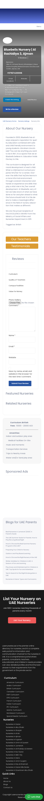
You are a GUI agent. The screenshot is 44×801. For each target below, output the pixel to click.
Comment (14, 305)
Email (11, 78)
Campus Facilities (16, 285)
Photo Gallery (15, 300)
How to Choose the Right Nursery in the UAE (21, 557)
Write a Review (12, 109)
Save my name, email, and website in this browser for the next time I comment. (20, 374)
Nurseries (9, 62)
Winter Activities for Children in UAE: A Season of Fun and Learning (19, 562)
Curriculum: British (19, 422)
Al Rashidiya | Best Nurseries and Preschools (16, 92)
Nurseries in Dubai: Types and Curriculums (21, 579)
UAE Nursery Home (9, 121)
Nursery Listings (23, 121)
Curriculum (13, 274)
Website (24, 78)
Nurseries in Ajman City (13, 90)
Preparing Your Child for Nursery (17, 550)
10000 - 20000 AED (24, 425)
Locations (10, 81)
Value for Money (15, 291)
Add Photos (32, 100)
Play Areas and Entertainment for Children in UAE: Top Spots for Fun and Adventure (22, 568)
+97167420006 (14, 73)
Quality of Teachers (17, 280)
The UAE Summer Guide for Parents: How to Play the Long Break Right (21, 539)
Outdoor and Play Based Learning (18, 553)
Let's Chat (35, 797)
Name (12, 335)
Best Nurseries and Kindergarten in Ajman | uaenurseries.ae (17, 86)
